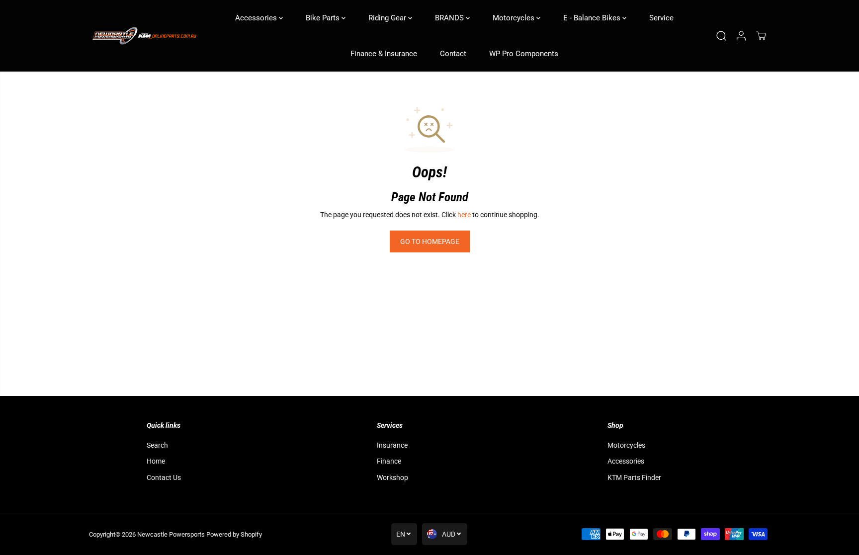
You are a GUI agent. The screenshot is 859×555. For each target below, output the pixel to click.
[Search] (721, 36)
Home (156, 461)
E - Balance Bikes (592, 17)
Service (661, 17)
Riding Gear (388, 17)
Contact (453, 53)
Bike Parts (324, 17)
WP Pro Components (523, 53)
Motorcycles (514, 17)
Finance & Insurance (383, 53)
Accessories (257, 17)
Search (157, 445)
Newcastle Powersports (171, 534)
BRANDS (450, 17)
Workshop (392, 477)
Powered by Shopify (234, 534)
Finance (389, 461)
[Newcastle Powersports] (143, 36)
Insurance (392, 445)
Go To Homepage (429, 241)
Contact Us (164, 477)
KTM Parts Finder (634, 477)
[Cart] (761, 36)
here (464, 215)
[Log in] (741, 36)
